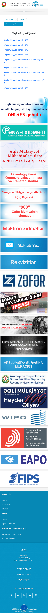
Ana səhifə (9, 19)
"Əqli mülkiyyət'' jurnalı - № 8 (16, 45)
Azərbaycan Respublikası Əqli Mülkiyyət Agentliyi (20, 4)
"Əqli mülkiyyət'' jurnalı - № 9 (16, 40)
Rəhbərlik (5, 500)
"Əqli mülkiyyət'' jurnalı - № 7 (16, 50)
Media (21, 19)
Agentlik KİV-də (8, 524)
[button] (24, 607)
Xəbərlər (4, 519)
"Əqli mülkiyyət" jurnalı (13, 24)
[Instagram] (36, 595)
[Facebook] (11, 595)
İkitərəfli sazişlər (8, 538)
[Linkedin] (24, 595)
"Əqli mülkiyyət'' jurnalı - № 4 (16, 67)
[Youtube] (30, 595)
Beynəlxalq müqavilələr (11, 534)
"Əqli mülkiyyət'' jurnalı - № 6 (16, 55)
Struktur (4, 509)
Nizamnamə (6, 504)
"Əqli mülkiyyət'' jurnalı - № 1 (16, 88)
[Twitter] (17, 595)
